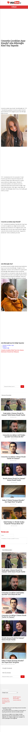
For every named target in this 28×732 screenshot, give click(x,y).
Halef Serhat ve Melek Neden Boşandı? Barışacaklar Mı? (14, 522)
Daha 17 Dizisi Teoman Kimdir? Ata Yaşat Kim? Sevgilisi (13, 501)
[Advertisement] (14, 26)
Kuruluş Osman (5, 700)
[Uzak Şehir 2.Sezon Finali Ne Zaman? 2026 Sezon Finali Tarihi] (13, 411)
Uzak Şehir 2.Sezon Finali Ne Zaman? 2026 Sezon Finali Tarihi (13, 414)
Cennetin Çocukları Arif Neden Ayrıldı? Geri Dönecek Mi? (14, 436)
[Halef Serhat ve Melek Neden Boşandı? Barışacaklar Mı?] (14, 519)
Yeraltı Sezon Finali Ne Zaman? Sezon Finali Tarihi (14, 479)
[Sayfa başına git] (25, 730)
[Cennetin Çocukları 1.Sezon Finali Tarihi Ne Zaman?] (13, 454)
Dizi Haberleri (5, 698)
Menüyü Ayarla (6, 729)
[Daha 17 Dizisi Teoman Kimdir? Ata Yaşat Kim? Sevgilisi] (13, 498)
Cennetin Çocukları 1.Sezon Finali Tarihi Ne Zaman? (13, 457)
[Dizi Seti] (14, 2)
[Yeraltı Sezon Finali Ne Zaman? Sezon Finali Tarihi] (14, 476)
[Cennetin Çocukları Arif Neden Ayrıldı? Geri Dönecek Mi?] (14, 432)
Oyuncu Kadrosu (17, 700)
